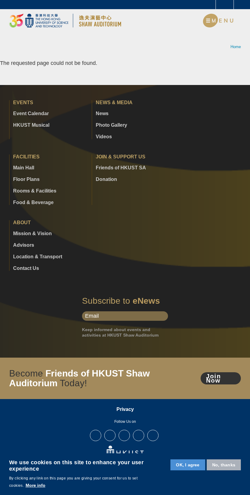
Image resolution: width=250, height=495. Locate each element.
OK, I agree (187, 464)
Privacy (125, 409)
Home (235, 46)
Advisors (23, 245)
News (102, 113)
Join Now (213, 378)
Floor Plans (26, 179)
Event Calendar (31, 113)
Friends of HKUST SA (121, 167)
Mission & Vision (32, 233)
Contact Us (26, 268)
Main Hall (23, 167)
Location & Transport (37, 256)
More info (35, 485)
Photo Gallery (111, 125)
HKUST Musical (31, 125)
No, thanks (223, 464)
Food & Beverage (33, 202)
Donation (106, 179)
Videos (104, 136)
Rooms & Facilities (34, 191)
